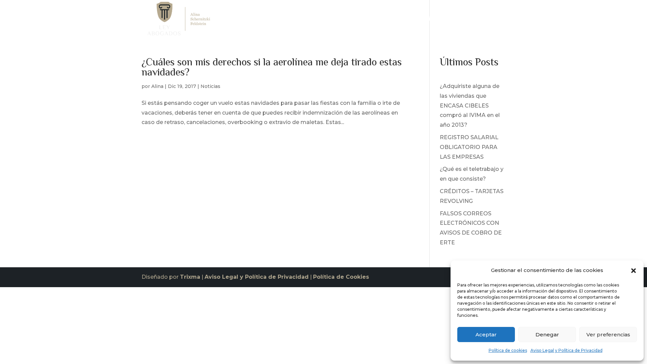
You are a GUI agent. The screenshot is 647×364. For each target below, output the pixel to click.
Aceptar (486, 334)
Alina (157, 86)
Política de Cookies (341, 277)
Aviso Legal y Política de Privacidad (566, 350)
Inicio (349, 20)
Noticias (462, 20)
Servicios (424, 20)
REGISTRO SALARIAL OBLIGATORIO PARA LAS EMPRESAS (469, 147)
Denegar (547, 334)
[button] (633, 270)
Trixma (190, 277)
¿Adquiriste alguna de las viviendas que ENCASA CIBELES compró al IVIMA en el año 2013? (470, 105)
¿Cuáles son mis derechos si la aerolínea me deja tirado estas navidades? (272, 68)
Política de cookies (508, 350)
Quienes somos (384, 20)
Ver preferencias (608, 334)
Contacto (492, 20)
